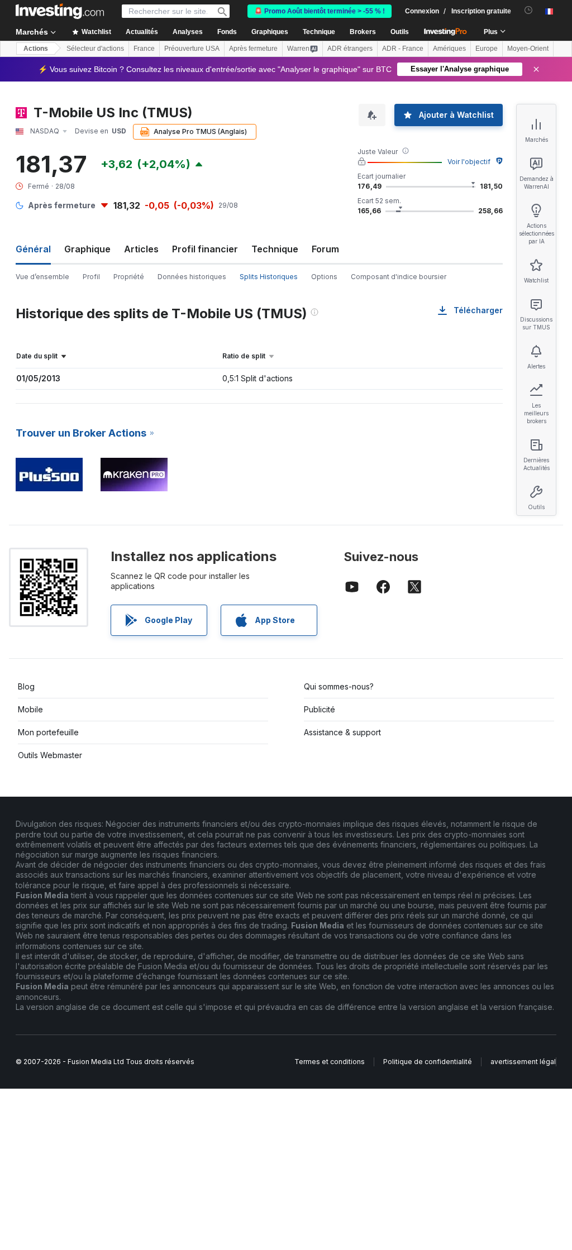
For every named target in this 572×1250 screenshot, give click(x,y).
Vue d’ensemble (42, 276)
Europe (486, 48)
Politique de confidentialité (427, 1061)
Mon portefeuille (48, 732)
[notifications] (528, 10)
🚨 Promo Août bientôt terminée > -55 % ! (319, 11)
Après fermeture (253, 48)
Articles (141, 249)
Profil (91, 276)
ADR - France (402, 48)
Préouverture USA (192, 48)
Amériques (449, 48)
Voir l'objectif (468, 161)
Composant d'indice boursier (398, 276)
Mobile (30, 709)
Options (324, 276)
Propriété (128, 276)
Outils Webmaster (50, 755)
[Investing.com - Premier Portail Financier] (60, 11)
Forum (325, 249)
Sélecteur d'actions (95, 48)
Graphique (87, 249)
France (144, 48)
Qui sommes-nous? (339, 686)
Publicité (319, 709)
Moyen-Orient (528, 48)
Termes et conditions (329, 1061)
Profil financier (205, 249)
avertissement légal (523, 1061)
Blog (26, 686)
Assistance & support (342, 732)
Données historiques (192, 276)
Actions (35, 48)
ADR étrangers (350, 48)
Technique (274, 249)
